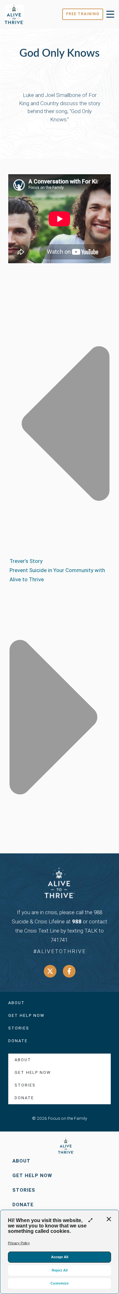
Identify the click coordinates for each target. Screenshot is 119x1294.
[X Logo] (50, 971)
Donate (18, 1040)
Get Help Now (26, 1015)
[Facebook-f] (69, 971)
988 (77, 921)
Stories (18, 1028)
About (16, 1002)
